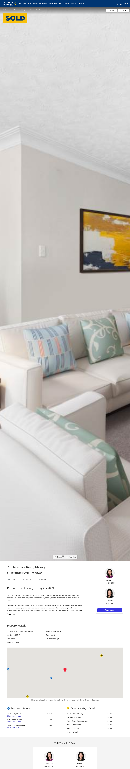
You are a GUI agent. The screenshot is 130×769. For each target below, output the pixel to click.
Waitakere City (12, 10)
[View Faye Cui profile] (110, 573)
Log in (126, 3)
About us (81, 3)
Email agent (109, 610)
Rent (29, 3)
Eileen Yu (109, 601)
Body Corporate (64, 3)
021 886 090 (109, 603)
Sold (3, 10)
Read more (11, 614)
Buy (20, 3)
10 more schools (72, 732)
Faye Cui (109, 580)
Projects (73, 3)
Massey (22, 10)
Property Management (40, 3)
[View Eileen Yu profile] (110, 593)
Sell (24, 3)
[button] (65, 670)
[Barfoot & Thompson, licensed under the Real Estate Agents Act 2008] (9, 2)
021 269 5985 (110, 583)
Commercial (53, 3)
